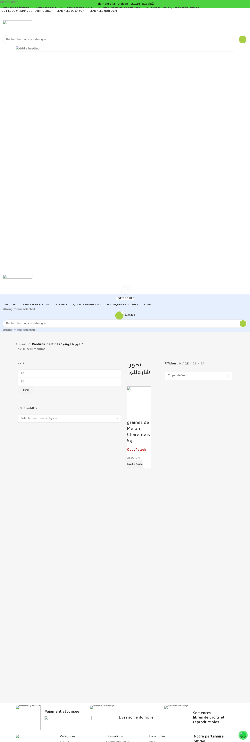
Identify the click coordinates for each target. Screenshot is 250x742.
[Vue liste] (167, 368)
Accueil (21, 344)
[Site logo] (17, 28)
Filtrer (25, 390)
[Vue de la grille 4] (180, 368)
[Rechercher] (242, 39)
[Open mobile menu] (125, 271)
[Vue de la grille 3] (173, 368)
